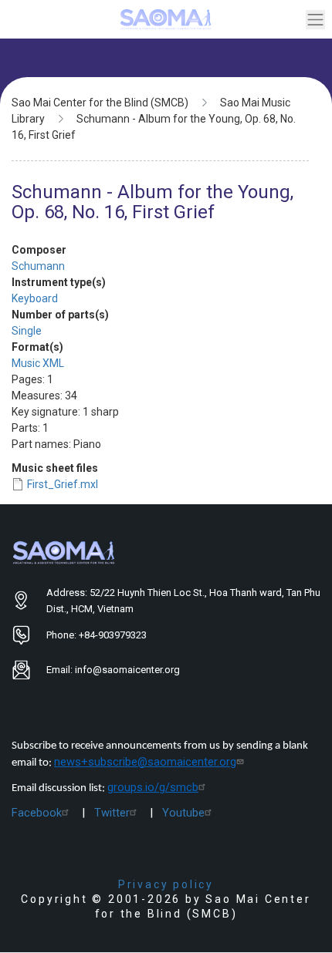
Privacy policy (166, 884)
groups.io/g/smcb (152, 787)
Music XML (38, 363)
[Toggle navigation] (315, 19)
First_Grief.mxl (62, 484)
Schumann (38, 266)
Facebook (37, 813)
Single (27, 331)
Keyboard (35, 298)
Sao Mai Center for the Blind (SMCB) (100, 102)
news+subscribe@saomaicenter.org (145, 762)
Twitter (112, 813)
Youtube (183, 813)
